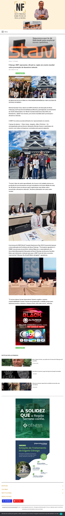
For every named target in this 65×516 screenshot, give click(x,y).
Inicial (10, 61)
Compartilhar (21, 73)
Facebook (7, 501)
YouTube (18, 501)
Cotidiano (15, 61)
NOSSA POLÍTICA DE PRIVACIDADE (9, 507)
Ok (61, 513)
